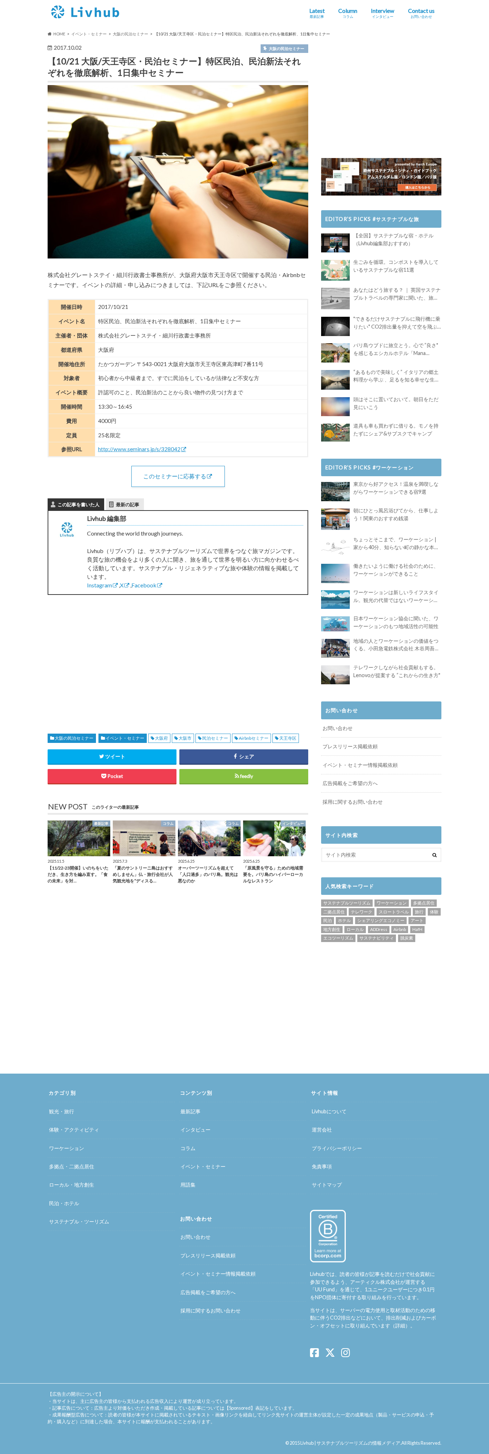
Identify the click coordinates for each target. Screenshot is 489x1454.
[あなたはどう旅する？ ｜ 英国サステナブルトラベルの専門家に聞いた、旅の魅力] (335, 298)
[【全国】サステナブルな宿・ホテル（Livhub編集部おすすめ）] (335, 242)
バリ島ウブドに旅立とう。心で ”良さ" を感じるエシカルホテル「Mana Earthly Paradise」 (395, 349)
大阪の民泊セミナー (74, 738)
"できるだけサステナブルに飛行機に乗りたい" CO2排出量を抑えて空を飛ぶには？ (396, 323)
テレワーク (361, 912)
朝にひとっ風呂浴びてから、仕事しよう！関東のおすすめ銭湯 (396, 514)
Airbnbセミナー (253, 738)
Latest (317, 13)
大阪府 (161, 738)
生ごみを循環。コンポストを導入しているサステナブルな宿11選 (396, 266)
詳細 (400, 1325)
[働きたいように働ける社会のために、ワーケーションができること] (335, 573)
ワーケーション (392, 903)
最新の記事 (127, 504)
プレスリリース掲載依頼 (350, 746)
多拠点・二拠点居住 (71, 1166)
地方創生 (331, 929)
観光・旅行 (61, 1111)
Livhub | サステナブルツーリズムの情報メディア (350, 1443)
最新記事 (190, 1111)
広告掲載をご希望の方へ (350, 783)
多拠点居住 (424, 903)
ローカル (355, 929)
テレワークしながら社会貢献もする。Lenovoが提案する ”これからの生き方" (396, 671)
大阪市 (185, 738)
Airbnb (399, 929)
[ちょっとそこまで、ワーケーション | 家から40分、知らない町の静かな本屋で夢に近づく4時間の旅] (335, 546)
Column (347, 13)
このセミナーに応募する (174, 476)
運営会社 (322, 1130)
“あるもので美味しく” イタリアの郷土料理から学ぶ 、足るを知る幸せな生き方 (396, 376)
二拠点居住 (334, 912)
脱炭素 (406, 938)
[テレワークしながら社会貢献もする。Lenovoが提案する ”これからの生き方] (335, 674)
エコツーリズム (338, 938)
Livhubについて (329, 1111)
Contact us (421, 13)
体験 (434, 912)
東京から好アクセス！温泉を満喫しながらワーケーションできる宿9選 (396, 488)
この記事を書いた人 (79, 504)
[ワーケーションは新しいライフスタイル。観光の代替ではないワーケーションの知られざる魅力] (335, 599)
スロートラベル (394, 912)
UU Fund (325, 1289)
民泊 (327, 920)
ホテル (344, 920)
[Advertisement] (110, 656)
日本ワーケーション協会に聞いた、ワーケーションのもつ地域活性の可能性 (396, 622)
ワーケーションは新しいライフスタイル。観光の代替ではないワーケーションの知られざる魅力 (396, 596)
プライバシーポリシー (337, 1148)
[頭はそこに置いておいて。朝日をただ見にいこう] (335, 406)
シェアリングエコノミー (381, 920)
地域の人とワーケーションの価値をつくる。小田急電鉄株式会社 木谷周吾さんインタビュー (396, 645)
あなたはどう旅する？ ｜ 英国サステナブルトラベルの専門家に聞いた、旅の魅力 (397, 294)
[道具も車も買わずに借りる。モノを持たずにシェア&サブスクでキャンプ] (335, 433)
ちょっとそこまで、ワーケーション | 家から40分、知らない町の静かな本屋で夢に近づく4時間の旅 (396, 543)
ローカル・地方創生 (71, 1185)
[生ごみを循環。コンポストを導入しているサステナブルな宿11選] (335, 270)
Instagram (99, 585)
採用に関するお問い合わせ (353, 802)
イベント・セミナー (125, 738)
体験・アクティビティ (74, 1130)
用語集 (187, 1185)
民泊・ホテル (64, 1203)
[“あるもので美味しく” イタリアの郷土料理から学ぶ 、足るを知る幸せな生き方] (335, 380)
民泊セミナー (215, 738)
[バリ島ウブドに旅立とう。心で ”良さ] (335, 352)
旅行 (419, 912)
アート (417, 920)
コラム (187, 1148)
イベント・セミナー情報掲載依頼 (360, 765)
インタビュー (195, 1130)
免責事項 (322, 1166)
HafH (417, 929)
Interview (382, 13)
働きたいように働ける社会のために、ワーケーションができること (396, 570)
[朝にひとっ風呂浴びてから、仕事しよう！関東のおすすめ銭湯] (335, 519)
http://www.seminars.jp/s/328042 (139, 449)
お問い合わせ (338, 728)
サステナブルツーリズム (347, 903)
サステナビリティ (376, 938)
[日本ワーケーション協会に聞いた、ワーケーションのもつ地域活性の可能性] (335, 623)
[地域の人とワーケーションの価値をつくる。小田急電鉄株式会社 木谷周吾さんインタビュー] (335, 648)
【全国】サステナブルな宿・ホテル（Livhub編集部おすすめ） (393, 239)
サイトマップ (327, 1185)
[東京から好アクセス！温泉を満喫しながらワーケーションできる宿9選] (335, 491)
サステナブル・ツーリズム (79, 1221)
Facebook (143, 585)
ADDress (378, 929)
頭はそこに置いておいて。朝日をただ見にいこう (396, 403)
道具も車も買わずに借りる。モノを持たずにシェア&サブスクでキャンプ (396, 430)
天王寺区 (287, 738)
